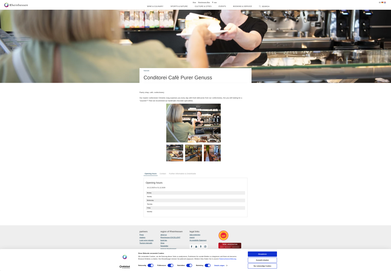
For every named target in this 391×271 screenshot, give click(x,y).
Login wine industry (146, 240)
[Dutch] (385, 2)
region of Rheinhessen (171, 231)
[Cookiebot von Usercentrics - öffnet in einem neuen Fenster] (125, 267)
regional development (168, 249)
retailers (142, 237)
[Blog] (201, 246)
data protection (195, 235)
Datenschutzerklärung (227, 259)
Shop (162, 243)
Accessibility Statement (198, 240)
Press (141, 235)
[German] (382, 2)
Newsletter (164, 246)
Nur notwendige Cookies (262, 266)
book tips (163, 240)
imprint (192, 237)
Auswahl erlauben (262, 260)
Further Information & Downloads (182, 174)
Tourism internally (145, 243)
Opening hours (151, 174)
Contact (163, 174)
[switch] (170, 265)
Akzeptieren (262, 254)
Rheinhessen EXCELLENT (170, 237)
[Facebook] (192, 246)
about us (163, 235)
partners (143, 231)
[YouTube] (196, 246)
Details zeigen (219, 265)
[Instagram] (205, 246)
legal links (194, 231)
